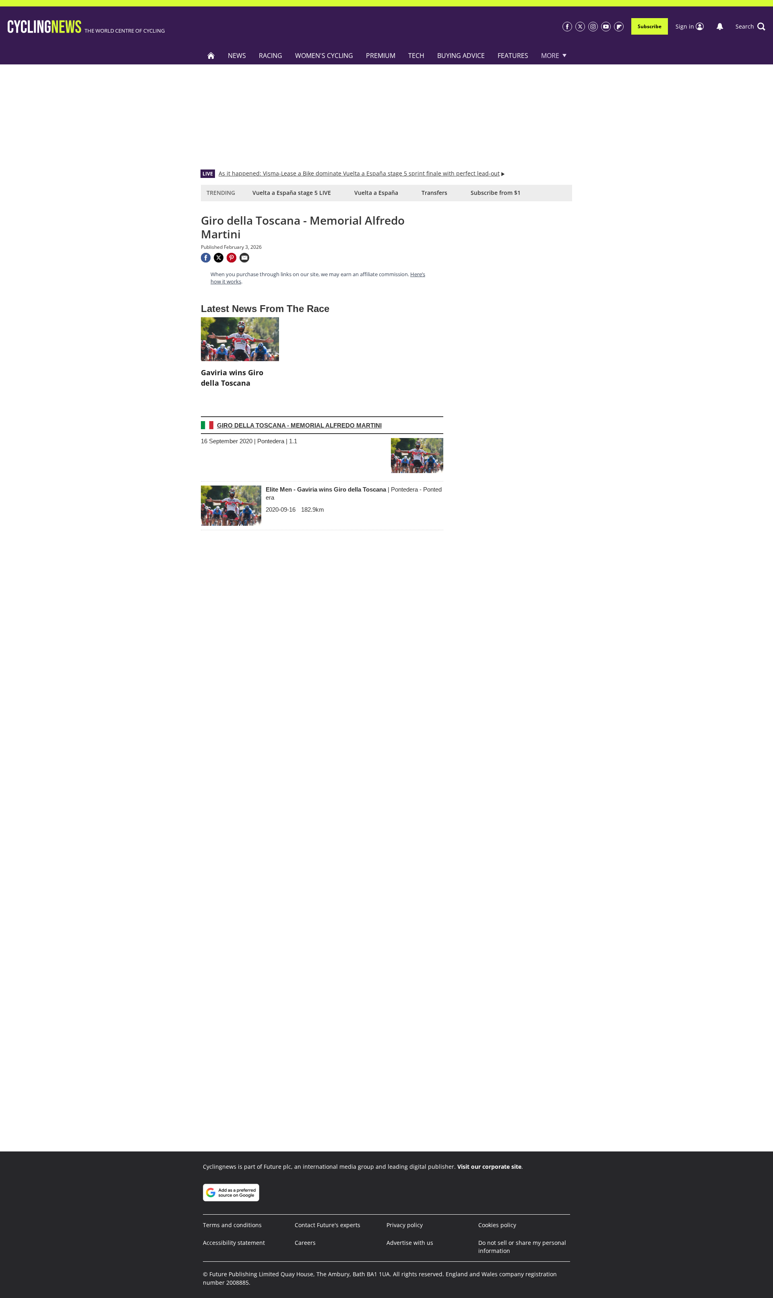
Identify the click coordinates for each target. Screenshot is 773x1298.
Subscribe (649, 26)
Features (513, 55)
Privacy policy (404, 1225)
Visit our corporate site (489, 1166)
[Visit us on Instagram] (593, 26)
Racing (270, 55)
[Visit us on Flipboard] (619, 26)
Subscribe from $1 (496, 192)
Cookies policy (497, 1225)
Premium (380, 55)
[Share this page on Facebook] (206, 257)
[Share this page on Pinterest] (231, 257)
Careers (305, 1242)
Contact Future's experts (327, 1225)
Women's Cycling (324, 55)
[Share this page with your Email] (244, 257)
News (237, 55)
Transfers (434, 192)
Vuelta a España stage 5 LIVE (291, 192)
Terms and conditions (232, 1225)
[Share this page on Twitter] (218, 257)
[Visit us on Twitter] (580, 26)
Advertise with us (409, 1242)
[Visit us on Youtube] (606, 26)
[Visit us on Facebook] (567, 26)
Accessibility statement (234, 1242)
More (550, 55)
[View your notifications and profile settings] (720, 27)
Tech (416, 55)
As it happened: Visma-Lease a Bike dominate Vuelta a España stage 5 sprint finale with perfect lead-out (359, 173)
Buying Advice (461, 55)
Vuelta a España (376, 192)
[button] (750, 27)
